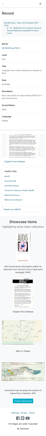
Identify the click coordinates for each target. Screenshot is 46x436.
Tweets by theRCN (12, 209)
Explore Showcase (23, 401)
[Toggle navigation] (40, 3)
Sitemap (15, 413)
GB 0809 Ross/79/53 (11, 48)
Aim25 (7, 176)
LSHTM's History (11, 186)
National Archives (12, 195)
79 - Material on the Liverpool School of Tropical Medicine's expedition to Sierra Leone (24, 30)
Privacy (24, 413)
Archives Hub (10, 181)
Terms (32, 413)
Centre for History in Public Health (19, 190)
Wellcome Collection (13, 200)
